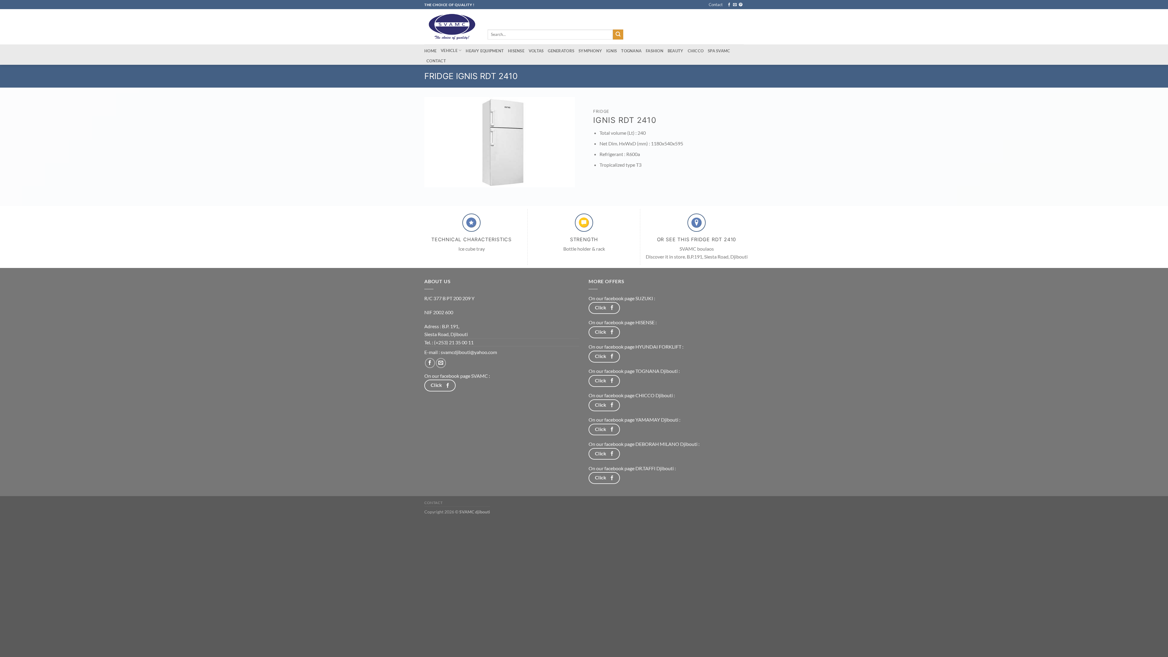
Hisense (516, 50)
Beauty (675, 50)
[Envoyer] (618, 35)
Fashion (654, 50)
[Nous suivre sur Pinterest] (740, 5)
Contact (716, 4)
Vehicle (449, 50)
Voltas (536, 50)
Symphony (590, 50)
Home (430, 50)
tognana (631, 50)
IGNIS (611, 50)
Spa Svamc (719, 50)
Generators (561, 50)
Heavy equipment (485, 50)
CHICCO (696, 50)
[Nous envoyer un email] (735, 5)
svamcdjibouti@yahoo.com (469, 352)
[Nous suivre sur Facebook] (729, 5)
